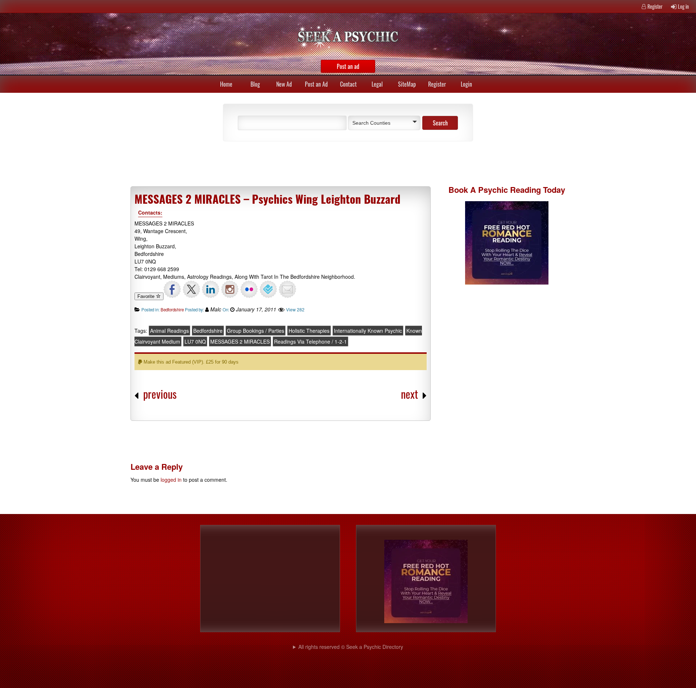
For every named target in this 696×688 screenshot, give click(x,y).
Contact (348, 84)
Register (655, 6)
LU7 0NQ (195, 341)
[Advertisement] (301, 163)
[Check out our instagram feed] (230, 289)
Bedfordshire (172, 309)
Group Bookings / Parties (255, 330)
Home (226, 84)
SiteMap (407, 84)
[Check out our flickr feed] (249, 289)
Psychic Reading (509, 189)
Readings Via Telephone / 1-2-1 (310, 341)
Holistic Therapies (309, 330)
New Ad (284, 84)
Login (466, 84)
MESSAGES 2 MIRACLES (240, 341)
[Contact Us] (287, 289)
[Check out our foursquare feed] (268, 289)
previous (160, 394)
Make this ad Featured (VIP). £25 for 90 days (190, 362)
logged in (171, 479)
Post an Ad (316, 84)
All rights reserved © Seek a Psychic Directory (350, 646)
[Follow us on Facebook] (172, 289)
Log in (683, 6)
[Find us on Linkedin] (210, 289)
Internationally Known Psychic (368, 330)
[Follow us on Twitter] (191, 289)
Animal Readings (169, 330)
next (409, 394)
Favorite (146, 296)
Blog (255, 84)
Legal (377, 84)
